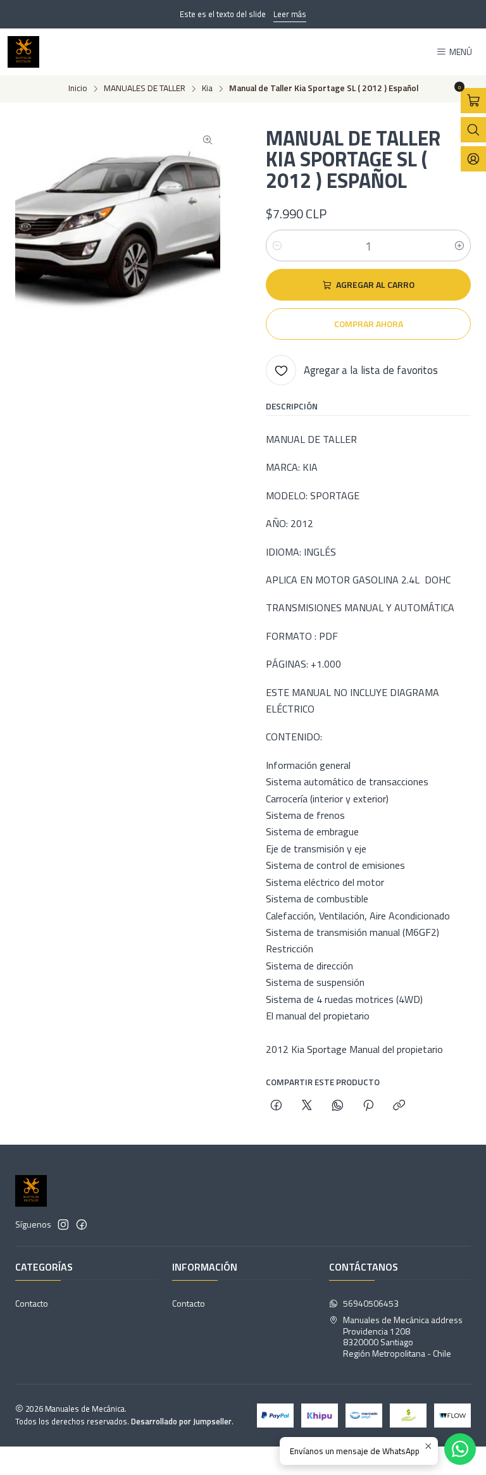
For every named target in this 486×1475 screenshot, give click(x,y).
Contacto (31, 1303)
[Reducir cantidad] (277, 245)
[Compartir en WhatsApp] (337, 1106)
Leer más (289, 14)
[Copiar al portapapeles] (399, 1106)
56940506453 (371, 1303)
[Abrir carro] (473, 100)
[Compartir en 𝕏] (307, 1106)
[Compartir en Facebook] (276, 1106)
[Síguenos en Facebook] (81, 1224)
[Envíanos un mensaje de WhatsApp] (460, 1449)
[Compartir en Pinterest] (368, 1106)
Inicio (77, 88)
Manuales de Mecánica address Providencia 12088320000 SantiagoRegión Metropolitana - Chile (403, 1336)
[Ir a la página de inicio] (23, 52)
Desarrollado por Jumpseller (181, 1421)
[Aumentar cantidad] (459, 245)
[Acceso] (473, 158)
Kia (207, 88)
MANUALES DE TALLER (144, 88)
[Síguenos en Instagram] (63, 1224)
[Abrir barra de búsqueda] (473, 129)
